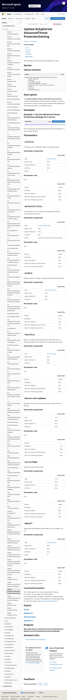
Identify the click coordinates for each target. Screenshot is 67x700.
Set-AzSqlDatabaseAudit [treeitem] (13, 123)
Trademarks (13, 699)
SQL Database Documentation (36, 639)
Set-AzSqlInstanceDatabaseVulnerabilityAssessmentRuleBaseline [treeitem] (13, 307)
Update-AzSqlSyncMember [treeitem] (12, 609)
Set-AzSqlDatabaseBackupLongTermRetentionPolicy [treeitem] (13, 128)
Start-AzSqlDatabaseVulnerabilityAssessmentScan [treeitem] (13, 417)
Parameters (28, 54)
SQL (46, 24)
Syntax (27, 48)
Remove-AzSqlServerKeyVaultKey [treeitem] (13, 50)
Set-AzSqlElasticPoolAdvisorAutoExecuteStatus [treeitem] (13, 253)
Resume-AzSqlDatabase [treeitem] (13, 110)
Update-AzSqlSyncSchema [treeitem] (12, 614)
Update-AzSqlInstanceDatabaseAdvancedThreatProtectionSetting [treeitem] (13, 562)
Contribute (31, 696)
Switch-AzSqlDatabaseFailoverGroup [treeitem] (13, 518)
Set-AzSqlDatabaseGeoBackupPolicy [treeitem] (13, 166)
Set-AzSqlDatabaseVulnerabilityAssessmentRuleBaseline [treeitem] (13, 224)
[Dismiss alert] (63, 3)
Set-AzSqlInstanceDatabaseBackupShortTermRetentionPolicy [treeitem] (13, 292)
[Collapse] (20, 22)
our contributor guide (32, 663)
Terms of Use (4, 699)
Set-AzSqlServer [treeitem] (11, 328)
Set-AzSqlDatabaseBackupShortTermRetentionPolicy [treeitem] (13, 137)
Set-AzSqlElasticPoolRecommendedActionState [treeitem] (13, 260)
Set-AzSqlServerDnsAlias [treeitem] (12, 363)
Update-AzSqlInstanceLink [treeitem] (12, 578)
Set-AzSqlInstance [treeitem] (12, 265)
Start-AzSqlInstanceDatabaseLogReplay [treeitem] (13, 430)
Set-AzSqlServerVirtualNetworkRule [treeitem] (13, 403)
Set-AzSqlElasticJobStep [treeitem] (13, 245)
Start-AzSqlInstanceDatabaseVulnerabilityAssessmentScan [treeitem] (13, 438)
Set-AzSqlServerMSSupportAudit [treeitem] (13, 380)
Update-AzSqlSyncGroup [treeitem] (11, 604)
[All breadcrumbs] (25, 24)
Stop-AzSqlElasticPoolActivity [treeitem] (13, 471)
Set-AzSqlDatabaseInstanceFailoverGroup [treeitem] (13, 173)
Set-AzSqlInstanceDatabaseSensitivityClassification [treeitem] (13, 299)
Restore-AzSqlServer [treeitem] (12, 107)
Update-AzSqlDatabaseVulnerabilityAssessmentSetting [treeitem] (13, 548)
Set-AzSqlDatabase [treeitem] (12, 113)
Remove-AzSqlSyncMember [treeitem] (12, 90)
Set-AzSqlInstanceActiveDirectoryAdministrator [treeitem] (13, 270)
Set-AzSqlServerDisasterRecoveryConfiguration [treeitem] (13, 357)
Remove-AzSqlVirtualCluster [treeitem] (12, 95)
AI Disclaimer (5, 696)
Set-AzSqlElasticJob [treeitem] (12, 230)
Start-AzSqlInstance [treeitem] (12, 425)
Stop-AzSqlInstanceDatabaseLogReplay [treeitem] (13, 487)
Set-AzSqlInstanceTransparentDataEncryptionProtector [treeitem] (13, 322)
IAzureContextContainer (44, 225)
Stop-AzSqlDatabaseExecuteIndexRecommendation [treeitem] (13, 463)
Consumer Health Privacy (49, 696)
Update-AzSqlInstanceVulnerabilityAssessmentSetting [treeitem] (13, 584)
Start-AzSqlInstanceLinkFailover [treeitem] (13, 446)
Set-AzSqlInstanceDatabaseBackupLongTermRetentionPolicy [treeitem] (13, 283)
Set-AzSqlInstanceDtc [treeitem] (13, 313)
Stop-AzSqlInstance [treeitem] (12, 475)
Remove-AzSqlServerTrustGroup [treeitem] (13, 68)
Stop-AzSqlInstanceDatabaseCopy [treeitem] (13, 480)
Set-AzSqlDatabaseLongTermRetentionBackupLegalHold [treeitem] (13, 181)
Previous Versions (15, 696)
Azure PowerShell (33, 24)
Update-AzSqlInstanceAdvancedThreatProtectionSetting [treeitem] (13, 554)
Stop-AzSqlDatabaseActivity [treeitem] (13, 457)
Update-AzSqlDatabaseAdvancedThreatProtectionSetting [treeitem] (13, 533)
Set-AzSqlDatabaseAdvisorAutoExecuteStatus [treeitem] (13, 118)
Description (28, 50)
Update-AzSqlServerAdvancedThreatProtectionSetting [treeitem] (13, 591)
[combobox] (11, 26)
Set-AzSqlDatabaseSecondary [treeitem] (13, 203)
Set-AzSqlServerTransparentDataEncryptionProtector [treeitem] (13, 395)
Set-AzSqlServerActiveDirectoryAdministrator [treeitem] (13, 333)
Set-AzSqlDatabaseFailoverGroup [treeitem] (13, 159)
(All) (25, 179)
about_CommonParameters (49, 601)
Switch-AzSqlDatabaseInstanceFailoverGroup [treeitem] (13, 525)
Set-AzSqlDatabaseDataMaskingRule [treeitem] (13, 152)
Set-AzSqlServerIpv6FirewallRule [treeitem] (13, 374)
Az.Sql (41, 24)
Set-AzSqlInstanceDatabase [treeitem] (13, 276)
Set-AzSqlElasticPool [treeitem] (12, 248)
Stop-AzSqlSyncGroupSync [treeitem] (13, 507)
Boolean (54, 290)
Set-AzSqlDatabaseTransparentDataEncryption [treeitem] (13, 216)
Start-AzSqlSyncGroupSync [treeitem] (13, 452)
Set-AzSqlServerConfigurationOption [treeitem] (13, 350)
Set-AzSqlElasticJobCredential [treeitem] (13, 240)
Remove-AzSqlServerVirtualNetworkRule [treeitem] (13, 74)
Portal (47, 18)
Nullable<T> (48, 290)
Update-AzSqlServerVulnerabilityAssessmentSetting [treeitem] (13, 598)
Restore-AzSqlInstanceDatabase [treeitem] (13, 103)
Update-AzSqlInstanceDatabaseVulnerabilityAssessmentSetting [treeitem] (13, 571)
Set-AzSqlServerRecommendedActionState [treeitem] (13, 387)
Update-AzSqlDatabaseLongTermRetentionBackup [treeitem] (13, 541)
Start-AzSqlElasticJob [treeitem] (12, 422)
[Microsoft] (3, 14)
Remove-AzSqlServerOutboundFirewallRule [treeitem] (13, 62)
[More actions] (64, 24)
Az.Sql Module (33, 41)
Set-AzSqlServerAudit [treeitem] (13, 345)
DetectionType (30, 617)
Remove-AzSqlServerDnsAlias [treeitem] (12, 33)
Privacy (37, 696)
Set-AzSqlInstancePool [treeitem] (13, 316)
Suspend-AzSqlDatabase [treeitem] (11, 512)
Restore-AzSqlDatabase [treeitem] (13, 99)
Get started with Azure (57, 18)
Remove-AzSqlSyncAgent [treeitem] (11, 80)
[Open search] (59, 14)
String (56, 417)
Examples (27, 52)
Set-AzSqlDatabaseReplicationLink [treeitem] (13, 196)
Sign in (63, 14)
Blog (23, 696)
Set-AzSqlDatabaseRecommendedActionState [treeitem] (13, 189)
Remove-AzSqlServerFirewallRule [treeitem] (13, 38)
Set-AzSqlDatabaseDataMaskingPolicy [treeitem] (13, 145)
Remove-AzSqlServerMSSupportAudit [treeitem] (13, 55)
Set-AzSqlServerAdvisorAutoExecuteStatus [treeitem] (13, 340)
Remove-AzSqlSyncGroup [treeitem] (11, 85)
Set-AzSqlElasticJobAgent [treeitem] (13, 234)
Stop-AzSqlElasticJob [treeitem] (12, 467)
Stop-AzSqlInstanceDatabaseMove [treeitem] (13, 494)
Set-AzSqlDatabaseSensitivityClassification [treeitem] (13, 210)
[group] (45, 124)
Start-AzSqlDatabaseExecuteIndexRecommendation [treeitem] (13, 410)
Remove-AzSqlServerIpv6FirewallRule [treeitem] (13, 44)
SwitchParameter (51, 159)
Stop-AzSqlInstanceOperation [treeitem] (13, 501)
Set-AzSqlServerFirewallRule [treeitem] (13, 368)
